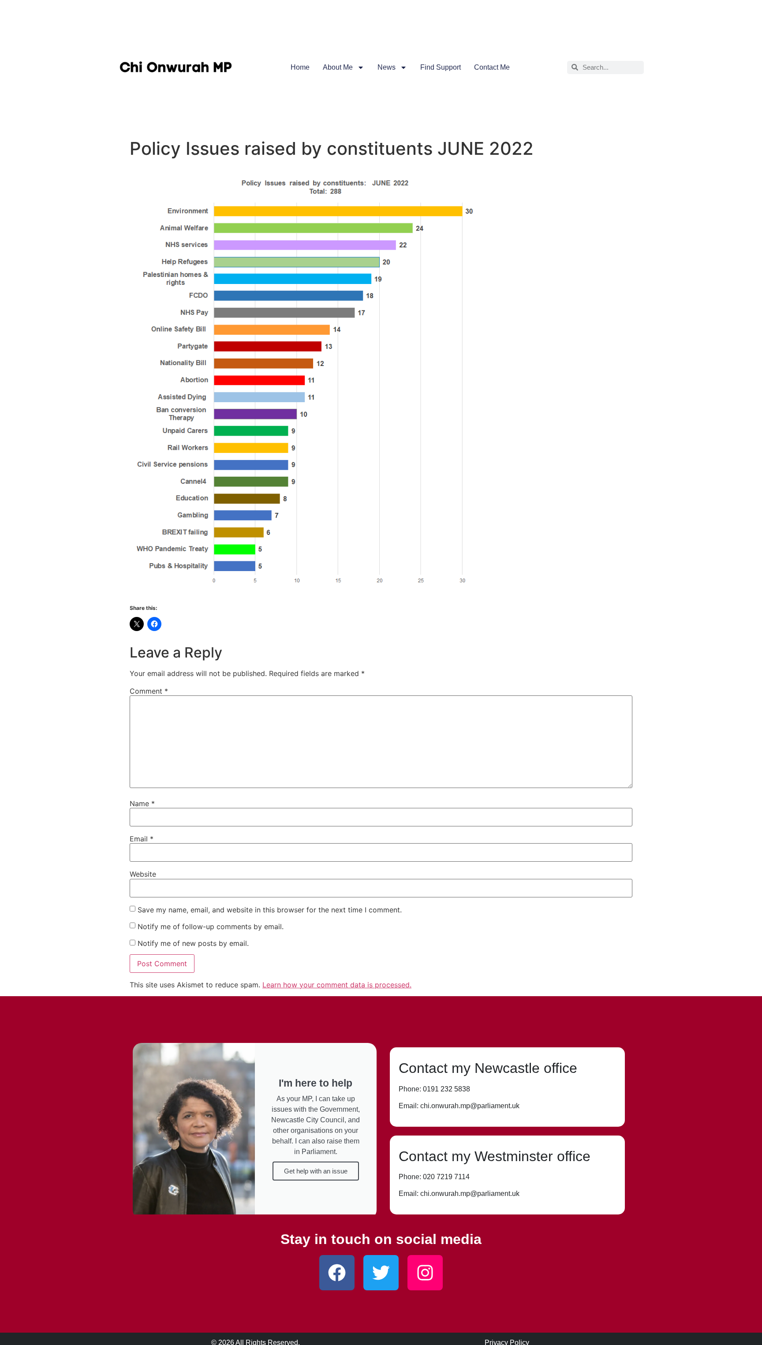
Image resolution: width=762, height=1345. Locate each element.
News (386, 67)
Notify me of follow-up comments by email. (211, 926)
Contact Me (492, 67)
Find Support (440, 67)
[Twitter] (381, 1272)
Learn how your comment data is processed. (336, 984)
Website (143, 874)
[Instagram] (425, 1272)
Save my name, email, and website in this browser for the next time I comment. (270, 909)
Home (300, 67)
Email (141, 838)
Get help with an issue (315, 1171)
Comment (149, 691)
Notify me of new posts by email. (193, 943)
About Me (338, 67)
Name (142, 803)
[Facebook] (337, 1272)
